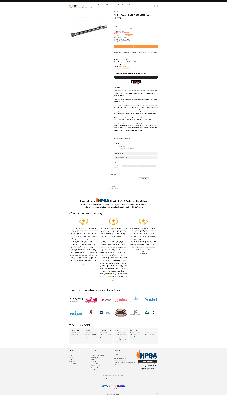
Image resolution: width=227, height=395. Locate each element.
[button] (92, 4)
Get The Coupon (128, 35)
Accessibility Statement (96, 369)
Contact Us (71, 359)
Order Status (71, 357)
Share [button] (116, 162)
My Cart (70, 355)
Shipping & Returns (95, 357)
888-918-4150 (123, 66)
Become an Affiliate (73, 361)
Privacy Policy (94, 361)
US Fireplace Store (73, 363)
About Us (93, 359)
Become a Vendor (94, 367)
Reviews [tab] (80, 180)
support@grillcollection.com (123, 68)
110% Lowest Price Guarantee (97, 355)
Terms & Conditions (95, 363)
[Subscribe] (122, 378)
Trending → (116, 167)
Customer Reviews (95, 353)
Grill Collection (114, 388)
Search (70, 353)
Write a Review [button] (145, 178)
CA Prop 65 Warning (95, 365)
